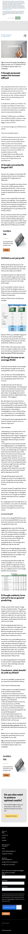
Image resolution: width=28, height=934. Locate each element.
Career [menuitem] (4, 838)
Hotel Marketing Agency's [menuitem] (9, 851)
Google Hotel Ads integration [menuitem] (10, 862)
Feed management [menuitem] (7, 859)
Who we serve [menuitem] (6, 844)
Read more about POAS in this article (12, 353)
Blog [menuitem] (3, 832)
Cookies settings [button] (11, 18)
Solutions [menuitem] (4, 858)
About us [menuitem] (4, 831)
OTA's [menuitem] (3, 848)
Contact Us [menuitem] (5, 835)
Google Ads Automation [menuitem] (8, 864)
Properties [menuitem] (5, 846)
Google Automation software (10, 725)
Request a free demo (11, 816)
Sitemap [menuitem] (4, 840)
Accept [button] (17, 18)
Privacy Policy (8, 9)
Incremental (4, 528)
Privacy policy (5, 923)
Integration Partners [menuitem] (7, 854)
